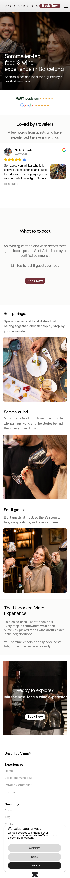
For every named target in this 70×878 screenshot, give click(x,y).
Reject (34, 857)
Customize (34, 848)
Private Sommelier (18, 785)
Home (9, 770)
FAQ (7, 817)
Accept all (35, 865)
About (9, 810)
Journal (10, 792)
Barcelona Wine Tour (18, 778)
